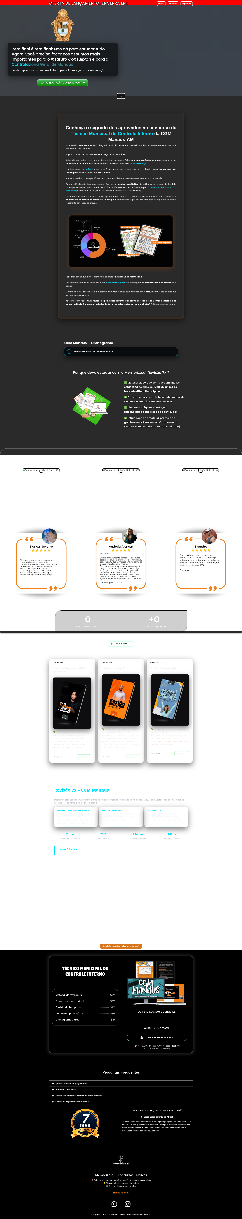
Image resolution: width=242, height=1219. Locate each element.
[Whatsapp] (114, 1204)
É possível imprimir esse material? (72, 1102)
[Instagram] (127, 1204)
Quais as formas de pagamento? (71, 1083)
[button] (121, 1084)
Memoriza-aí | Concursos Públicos (121, 1175)
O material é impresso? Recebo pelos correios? (79, 1095)
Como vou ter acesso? (66, 1089)
